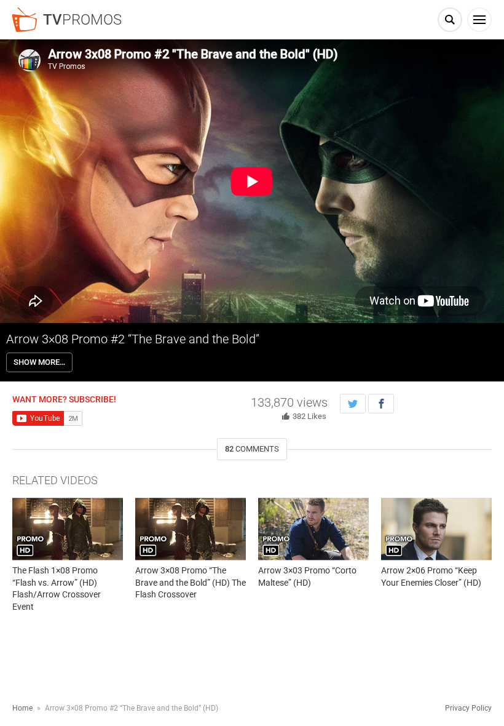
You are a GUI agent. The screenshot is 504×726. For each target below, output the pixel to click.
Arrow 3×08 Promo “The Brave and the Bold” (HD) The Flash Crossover (190, 582)
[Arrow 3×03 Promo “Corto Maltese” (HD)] (313, 529)
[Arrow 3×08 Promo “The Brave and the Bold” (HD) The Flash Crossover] (190, 529)
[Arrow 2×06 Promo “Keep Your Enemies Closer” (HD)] (436, 529)
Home (22, 708)
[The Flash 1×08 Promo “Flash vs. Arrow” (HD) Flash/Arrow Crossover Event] (67, 529)
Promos (82, 19)
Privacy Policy (468, 708)
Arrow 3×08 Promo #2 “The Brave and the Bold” (132, 339)
